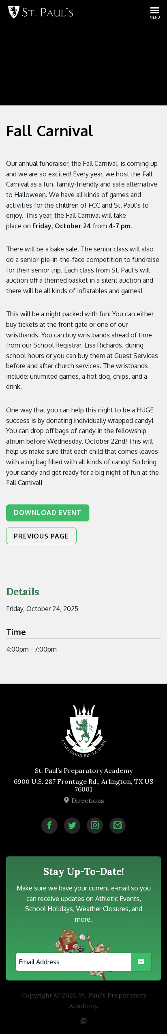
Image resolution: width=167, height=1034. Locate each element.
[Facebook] (49, 825)
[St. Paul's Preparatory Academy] (40, 12)
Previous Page (41, 536)
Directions (87, 800)
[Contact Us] (117, 825)
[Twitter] (72, 825)
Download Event (47, 512)
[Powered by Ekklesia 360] (83, 1017)
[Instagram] (95, 825)
